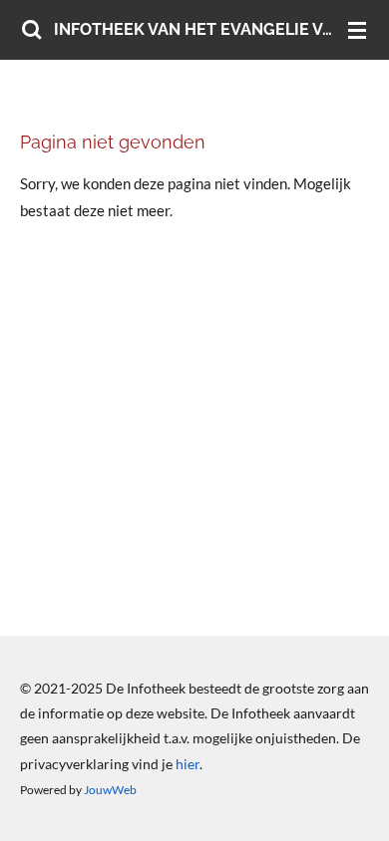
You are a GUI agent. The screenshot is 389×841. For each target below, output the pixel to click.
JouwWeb (110, 789)
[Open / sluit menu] (357, 30)
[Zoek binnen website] (32, 30)
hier (187, 763)
